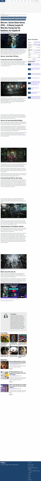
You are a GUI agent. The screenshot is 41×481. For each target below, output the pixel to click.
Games (28, 0)
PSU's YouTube (31, 464)
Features (18, 0)
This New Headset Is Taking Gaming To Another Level (5, 356)
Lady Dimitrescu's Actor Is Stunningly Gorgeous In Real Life (22, 356)
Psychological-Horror (37, 52)
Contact (30, 472)
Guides (22, 0)
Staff (29, 476)
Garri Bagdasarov (4, 32)
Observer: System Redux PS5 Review (16, 19)
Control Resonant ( (34, 92)
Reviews (25, 0)
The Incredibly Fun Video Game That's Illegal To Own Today (13, 344)
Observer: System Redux (5, 19)
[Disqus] (14, 428)
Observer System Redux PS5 (21, 17)
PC (32, 69)
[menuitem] (6, 1)
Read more (11, 368)
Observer (14, 17)
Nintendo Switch (37, 82)
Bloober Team (9, 17)
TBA (39, 55)
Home (6, 0)
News (15, 0)
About (30, 474)
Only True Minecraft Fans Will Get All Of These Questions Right (4, 344)
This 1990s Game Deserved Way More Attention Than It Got (22, 344)
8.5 (39, 57)
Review (24, 19)
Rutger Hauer (22, 61)
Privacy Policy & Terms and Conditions (33, 468)
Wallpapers (32, 0)
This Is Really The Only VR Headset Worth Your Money (13, 356)
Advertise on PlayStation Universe (34, 470)
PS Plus (12, 0)
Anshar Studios (3, 17)
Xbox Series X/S (37, 74)
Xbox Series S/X (37, 42)
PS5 (9, 0)
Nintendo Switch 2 (34, 83)
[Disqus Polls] (13, 407)
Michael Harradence (12, 364)
